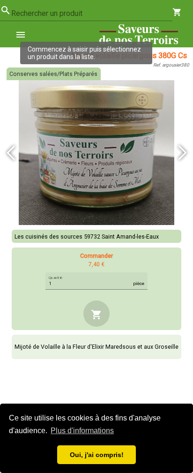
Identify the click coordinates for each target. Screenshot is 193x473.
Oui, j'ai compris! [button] (97, 454)
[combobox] (91, 13)
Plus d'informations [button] (82, 431)
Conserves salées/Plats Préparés (53, 73)
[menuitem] (24, 34)
